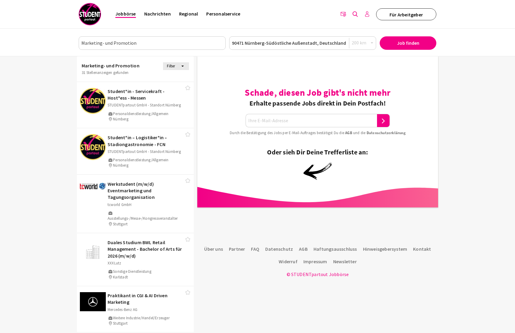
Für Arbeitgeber (406, 15)
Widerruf (288, 261)
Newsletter (345, 261)
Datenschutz (279, 249)
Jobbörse (125, 14)
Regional (188, 14)
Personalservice (223, 14)
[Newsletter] (343, 14)
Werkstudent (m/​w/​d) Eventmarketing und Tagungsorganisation (131, 190)
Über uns (213, 249)
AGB (348, 132)
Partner (237, 249)
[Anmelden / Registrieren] (367, 14)
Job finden (408, 43)
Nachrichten (157, 14)
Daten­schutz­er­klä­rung (386, 132)
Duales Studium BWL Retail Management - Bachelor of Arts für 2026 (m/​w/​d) (145, 249)
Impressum (315, 261)
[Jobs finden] (355, 14)
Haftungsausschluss (335, 249)
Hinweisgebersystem (385, 249)
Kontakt (422, 249)
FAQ (255, 249)
